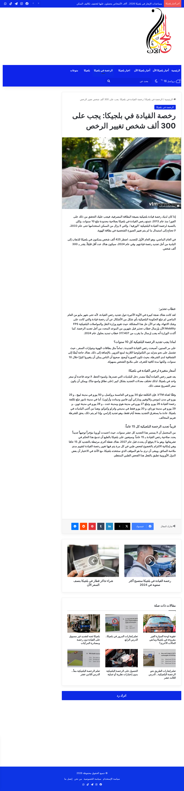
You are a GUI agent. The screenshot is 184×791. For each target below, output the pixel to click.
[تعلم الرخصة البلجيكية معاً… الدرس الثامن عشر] (83, 658)
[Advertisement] (61, 36)
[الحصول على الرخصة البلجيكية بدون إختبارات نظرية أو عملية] (121, 658)
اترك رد (121, 695)
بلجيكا (87, 70)
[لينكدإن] (109, 526)
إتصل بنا (68, 778)
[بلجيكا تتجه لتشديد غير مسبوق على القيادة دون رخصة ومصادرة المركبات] (83, 623)
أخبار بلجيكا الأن (161, 70)
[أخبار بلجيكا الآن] (158, 30)
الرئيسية (175, 70)
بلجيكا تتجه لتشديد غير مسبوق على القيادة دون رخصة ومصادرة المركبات (84, 640)
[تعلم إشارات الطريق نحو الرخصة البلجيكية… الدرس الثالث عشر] (159, 658)
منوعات (74, 70)
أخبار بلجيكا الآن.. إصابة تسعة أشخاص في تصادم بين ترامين (132, 3)
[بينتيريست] (92, 526)
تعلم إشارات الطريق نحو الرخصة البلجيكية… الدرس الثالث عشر (162, 674)
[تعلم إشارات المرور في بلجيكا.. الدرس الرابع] (121, 623)
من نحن (78, 778)
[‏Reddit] (83, 526)
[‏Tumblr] (100, 526)
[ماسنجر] (75, 526)
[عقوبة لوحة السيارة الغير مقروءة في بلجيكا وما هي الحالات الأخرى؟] (159, 623)
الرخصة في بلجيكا (103, 70)
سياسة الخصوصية (92, 778)
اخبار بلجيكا (124, 70)
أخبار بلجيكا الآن (142, 70)
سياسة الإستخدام (111, 778)
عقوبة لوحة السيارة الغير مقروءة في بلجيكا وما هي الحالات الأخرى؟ (162, 640)
